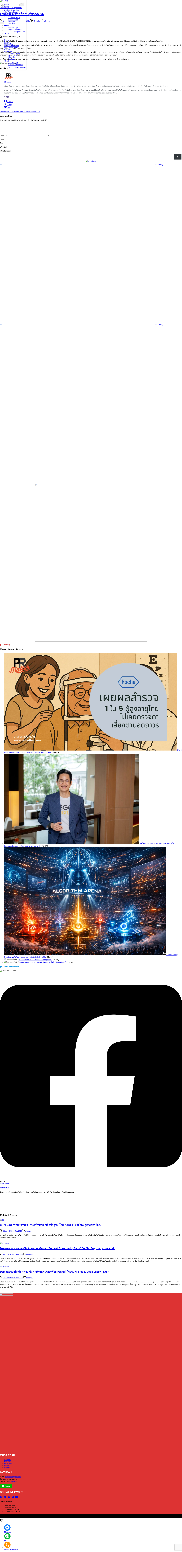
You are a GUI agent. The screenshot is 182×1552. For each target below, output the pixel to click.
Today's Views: (10, 1506)
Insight (6, 6)
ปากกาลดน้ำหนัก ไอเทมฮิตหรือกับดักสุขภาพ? (35, 960)
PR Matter (37, 21)
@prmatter (12, 1481)
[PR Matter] (4, 1183)
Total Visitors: (9, 1511)
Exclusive (7, 14)
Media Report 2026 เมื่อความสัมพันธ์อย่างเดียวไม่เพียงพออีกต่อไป (43, 962)
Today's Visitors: (10, 1508)
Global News (13, 20)
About (6, 25)
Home (6, 4)
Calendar (7, 1460)
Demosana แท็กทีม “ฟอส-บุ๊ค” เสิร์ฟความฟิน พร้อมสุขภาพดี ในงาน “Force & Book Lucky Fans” (54, 1271)
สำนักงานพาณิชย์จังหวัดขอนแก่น (27, 112)
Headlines (8, 16)
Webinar (11, 23)
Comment (4, 135)
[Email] (5, 97)
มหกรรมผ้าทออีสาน (7, 112)
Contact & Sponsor (15, 29)
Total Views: (9, 1510)
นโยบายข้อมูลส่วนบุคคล (17, 31)
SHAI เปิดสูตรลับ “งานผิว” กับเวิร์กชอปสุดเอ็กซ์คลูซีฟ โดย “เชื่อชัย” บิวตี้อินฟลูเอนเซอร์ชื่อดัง (51, 1224)
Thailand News (14, 18)
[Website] (8, 97)
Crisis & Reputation (11, 10)
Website (3, 147)
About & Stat (13, 27)
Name (3, 139)
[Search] (177, 157)
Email (2, 143)
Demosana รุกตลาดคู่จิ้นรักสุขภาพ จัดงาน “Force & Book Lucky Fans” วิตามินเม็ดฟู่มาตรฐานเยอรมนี (57, 1248)
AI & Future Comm (11, 12)
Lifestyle (11, 21)
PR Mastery (8, 8)
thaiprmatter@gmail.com (13, 1477)
